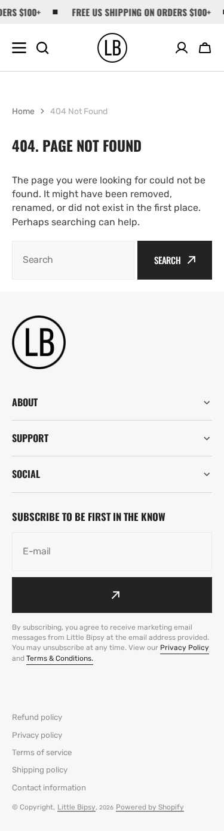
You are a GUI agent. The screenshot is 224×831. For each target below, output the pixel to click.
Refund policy (37, 717)
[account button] (181, 48)
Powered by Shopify (150, 807)
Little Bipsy (76, 807)
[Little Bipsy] (112, 48)
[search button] (42, 48)
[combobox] (73, 260)
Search (167, 259)
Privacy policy (37, 735)
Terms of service (42, 752)
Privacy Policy (184, 647)
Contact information (49, 787)
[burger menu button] (19, 48)
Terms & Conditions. (59, 658)
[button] (205, 48)
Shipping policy (39, 769)
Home (23, 111)
